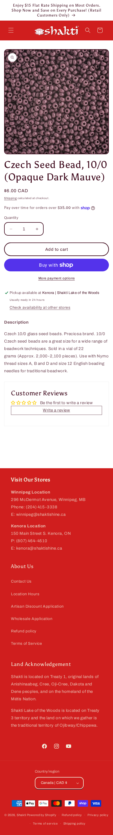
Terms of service (45, 823)
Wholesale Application (32, 619)
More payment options (56, 278)
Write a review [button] (56, 410)
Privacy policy (98, 815)
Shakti (21, 815)
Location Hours (25, 594)
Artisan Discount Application (37, 606)
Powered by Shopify (41, 815)
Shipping (10, 198)
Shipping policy (74, 823)
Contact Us (21, 581)
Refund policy (23, 631)
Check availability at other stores (40, 307)
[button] (11, 30)
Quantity (11, 218)
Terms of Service (26, 643)
